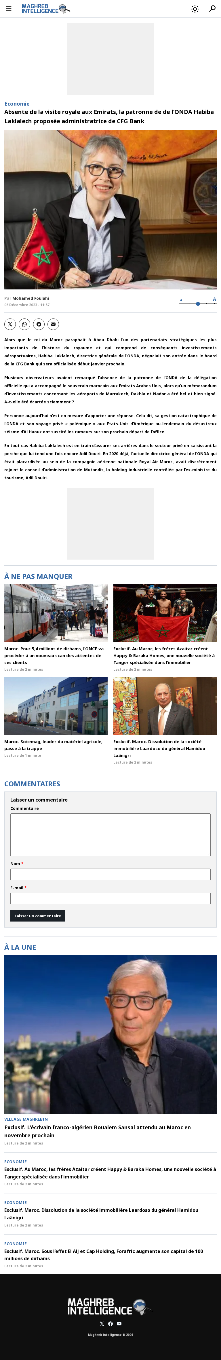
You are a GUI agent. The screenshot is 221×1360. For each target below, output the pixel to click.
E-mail (18, 888)
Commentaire (24, 808)
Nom (17, 864)
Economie (17, 103)
